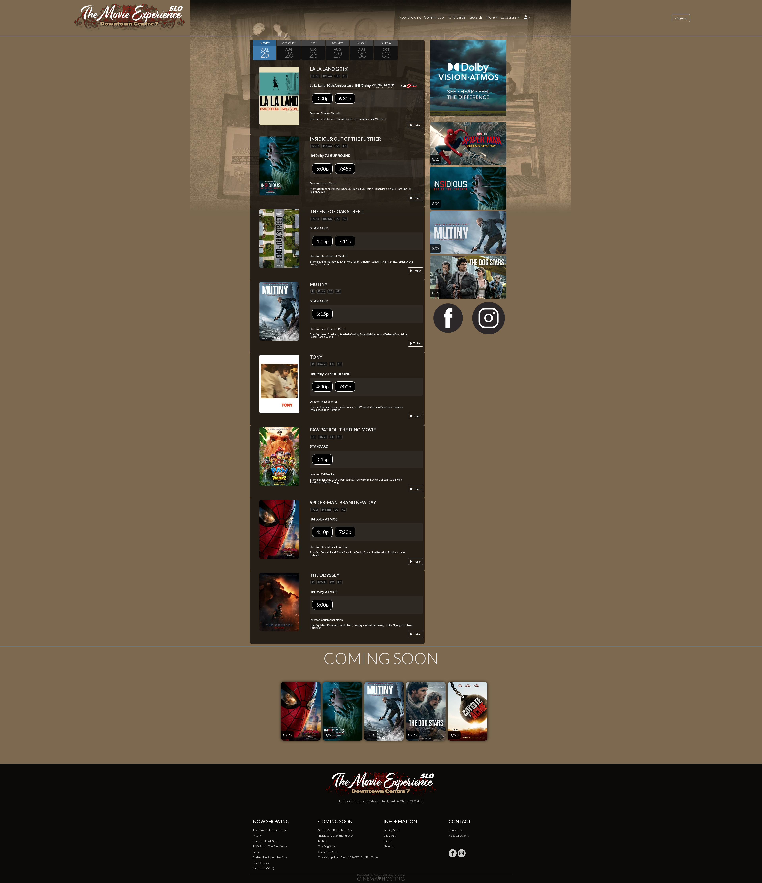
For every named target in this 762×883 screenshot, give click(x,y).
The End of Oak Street (266, 841)
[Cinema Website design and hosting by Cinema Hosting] (381, 877)
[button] (527, 17)
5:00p (322, 169)
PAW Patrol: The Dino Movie (270, 846)
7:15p (345, 241)
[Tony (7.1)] (279, 383)
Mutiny (257, 835)
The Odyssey (261, 863)
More (490, 17)
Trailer (416, 125)
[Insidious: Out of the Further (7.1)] (279, 165)
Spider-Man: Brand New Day (270, 857)
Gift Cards (457, 17)
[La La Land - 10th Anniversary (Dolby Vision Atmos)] (279, 95)
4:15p (322, 241)
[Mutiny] (279, 311)
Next (421, 50)
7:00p (345, 386)
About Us (389, 846)
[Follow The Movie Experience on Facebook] (453, 853)
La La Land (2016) (263, 868)
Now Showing (410, 17)
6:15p (322, 314)
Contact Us (455, 830)
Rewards (476, 17)
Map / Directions (459, 835)
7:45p (345, 169)
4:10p (322, 532)
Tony (256, 852)
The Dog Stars (327, 846)
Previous (254, 50)
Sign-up (681, 18)
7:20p (345, 532)
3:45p (322, 459)
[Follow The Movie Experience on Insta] (462, 853)
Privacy (387, 841)
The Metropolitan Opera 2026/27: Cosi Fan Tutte (348, 857)
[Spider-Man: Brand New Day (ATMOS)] (279, 529)
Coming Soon (434, 17)
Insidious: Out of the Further (270, 830)
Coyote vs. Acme (328, 852)
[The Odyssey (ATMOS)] (279, 602)
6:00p (322, 605)
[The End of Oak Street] (279, 238)
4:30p (322, 386)
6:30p (345, 98)
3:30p (322, 98)
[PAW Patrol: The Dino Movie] (279, 456)
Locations (509, 17)
